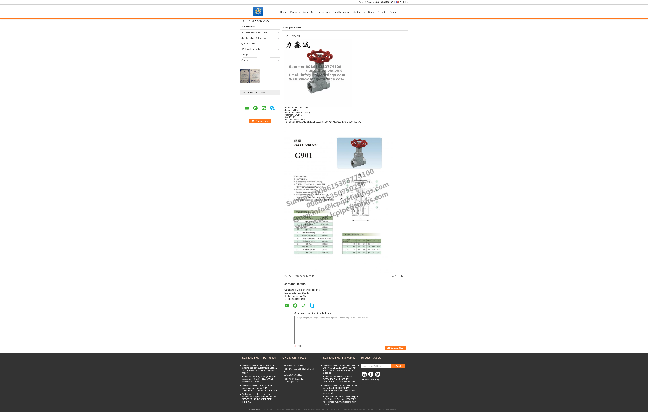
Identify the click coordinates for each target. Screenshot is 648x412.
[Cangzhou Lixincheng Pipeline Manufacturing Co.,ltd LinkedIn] (364, 375)
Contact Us (359, 12)
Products (295, 12)
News (393, 12)
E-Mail (365, 379)
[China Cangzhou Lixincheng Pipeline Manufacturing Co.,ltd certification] (250, 76)
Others (244, 60)
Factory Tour (323, 12)
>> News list (397, 276)
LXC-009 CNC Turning (293, 365)
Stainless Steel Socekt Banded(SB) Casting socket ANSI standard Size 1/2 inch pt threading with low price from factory (259, 369)
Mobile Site (368, 384)
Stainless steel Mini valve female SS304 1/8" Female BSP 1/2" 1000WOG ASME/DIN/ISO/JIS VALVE (340, 379)
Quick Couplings (249, 43)
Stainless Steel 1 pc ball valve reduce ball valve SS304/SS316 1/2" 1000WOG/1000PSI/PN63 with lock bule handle (340, 389)
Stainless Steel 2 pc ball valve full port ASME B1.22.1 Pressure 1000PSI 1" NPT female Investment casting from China (340, 401)
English (403, 2)
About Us (308, 12)
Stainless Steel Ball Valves (253, 38)
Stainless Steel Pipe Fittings (254, 32)
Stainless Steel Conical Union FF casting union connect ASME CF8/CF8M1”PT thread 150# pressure (259, 388)
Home (283, 12)
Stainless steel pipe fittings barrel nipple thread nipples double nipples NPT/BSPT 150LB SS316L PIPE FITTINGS (259, 398)
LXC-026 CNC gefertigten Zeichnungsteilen (294, 380)
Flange (244, 55)
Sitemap (375, 379)
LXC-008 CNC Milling (293, 375)
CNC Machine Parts (250, 49)
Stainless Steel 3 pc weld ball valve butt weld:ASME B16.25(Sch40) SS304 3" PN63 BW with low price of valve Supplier (341, 369)
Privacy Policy (255, 409)
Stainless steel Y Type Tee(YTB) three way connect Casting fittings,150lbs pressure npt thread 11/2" (259, 379)
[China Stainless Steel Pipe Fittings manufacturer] (259, 11)
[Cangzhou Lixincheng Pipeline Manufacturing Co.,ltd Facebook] (371, 375)
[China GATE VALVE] (318, 72)
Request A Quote (377, 12)
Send (398, 366)
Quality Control (341, 12)
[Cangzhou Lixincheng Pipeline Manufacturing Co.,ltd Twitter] (378, 375)
